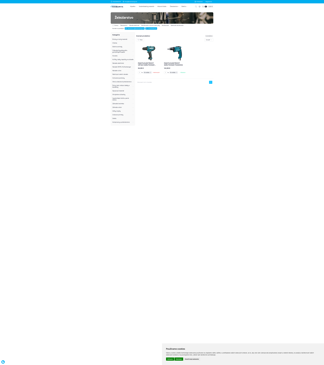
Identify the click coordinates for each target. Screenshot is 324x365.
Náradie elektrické (134, 25)
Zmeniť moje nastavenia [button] (192, 359)
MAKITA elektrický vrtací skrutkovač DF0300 (146, 65)
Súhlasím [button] (170, 359)
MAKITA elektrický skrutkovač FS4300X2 (173, 64)
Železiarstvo (123, 25)
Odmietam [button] (179, 359)
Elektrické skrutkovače (177, 25)
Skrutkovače (165, 25)
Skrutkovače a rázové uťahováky (150, 25)
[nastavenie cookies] (3, 362)
